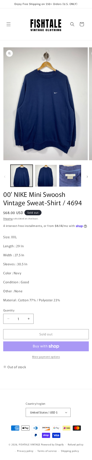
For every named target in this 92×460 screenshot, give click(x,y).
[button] (8, 24)
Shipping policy (70, 450)
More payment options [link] (46, 356)
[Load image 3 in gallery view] (70, 176)
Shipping (8, 218)
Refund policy (75, 444)
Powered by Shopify (52, 444)
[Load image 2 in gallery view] (46, 176)
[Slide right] (87, 176)
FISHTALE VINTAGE (29, 444)
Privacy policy (25, 450)
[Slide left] (4, 176)
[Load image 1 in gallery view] (21, 176)
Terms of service (47, 450)
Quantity (8, 310)
